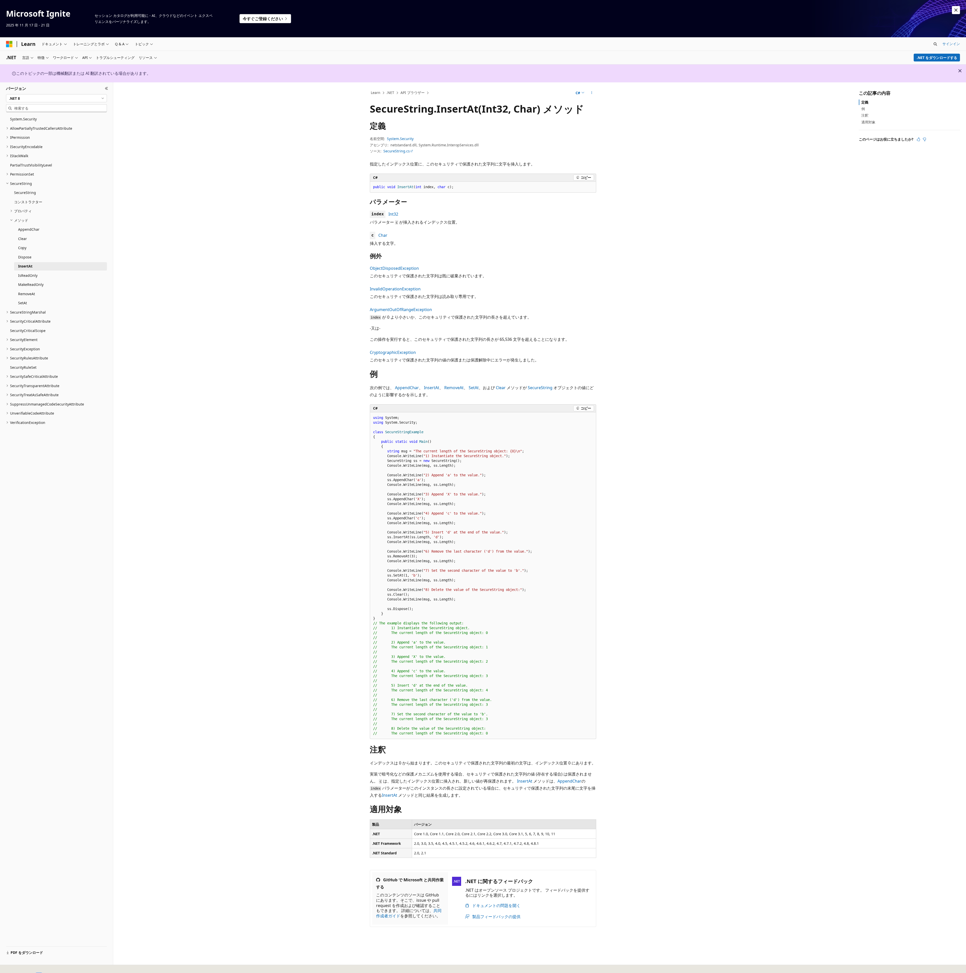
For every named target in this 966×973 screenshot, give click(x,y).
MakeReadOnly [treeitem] (31, 284)
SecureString (540, 387)
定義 (864, 102)
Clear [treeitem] (22, 238)
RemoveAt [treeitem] (26, 293)
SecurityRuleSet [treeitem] (23, 367)
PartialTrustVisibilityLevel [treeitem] (31, 165)
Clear (501, 387)
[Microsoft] (9, 44)
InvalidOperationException (395, 289)
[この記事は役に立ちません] (924, 139)
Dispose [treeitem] (24, 257)
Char (382, 235)
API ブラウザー (412, 92)
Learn (375, 92)
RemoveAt (454, 387)
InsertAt (431, 387)
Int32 (393, 214)
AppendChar (407, 387)
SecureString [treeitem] (25, 192)
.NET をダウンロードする (937, 57)
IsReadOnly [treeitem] (27, 275)
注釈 (864, 115)
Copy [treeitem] (22, 247)
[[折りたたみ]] (106, 88)
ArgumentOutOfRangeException (401, 309)
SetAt (474, 387)
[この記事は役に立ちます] (918, 139)
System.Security (400, 138)
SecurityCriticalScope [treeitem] (28, 330)
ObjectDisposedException (394, 268)
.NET (390, 92)
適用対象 (868, 122)
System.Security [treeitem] (23, 119)
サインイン (951, 43)
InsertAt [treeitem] (25, 266)
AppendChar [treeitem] (28, 229)
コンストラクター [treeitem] (28, 201)
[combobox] (56, 98)
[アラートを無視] (956, 10)
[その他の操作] (591, 93)
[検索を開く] (935, 44)
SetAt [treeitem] (22, 302)
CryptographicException (393, 352)
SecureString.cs (396, 151)
